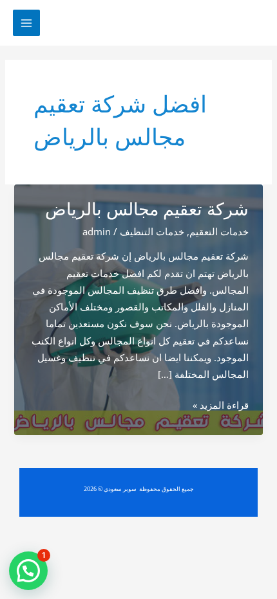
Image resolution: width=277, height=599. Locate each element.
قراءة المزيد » (221, 405)
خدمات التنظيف (152, 231)
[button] (28, 570)
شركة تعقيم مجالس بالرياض (147, 209)
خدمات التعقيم (219, 231)
